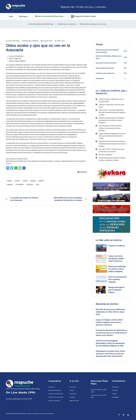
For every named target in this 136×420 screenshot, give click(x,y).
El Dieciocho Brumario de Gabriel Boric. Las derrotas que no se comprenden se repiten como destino (111, 332)
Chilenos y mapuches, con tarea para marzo (111, 106)
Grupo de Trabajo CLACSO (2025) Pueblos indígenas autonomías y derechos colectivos (109, 322)
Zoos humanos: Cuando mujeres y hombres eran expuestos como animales (110, 128)
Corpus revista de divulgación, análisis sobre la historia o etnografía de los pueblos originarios (116, 258)
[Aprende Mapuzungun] (111, 209)
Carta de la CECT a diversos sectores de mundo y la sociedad (112, 150)
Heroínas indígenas (105, 155)
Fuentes (25, 181)
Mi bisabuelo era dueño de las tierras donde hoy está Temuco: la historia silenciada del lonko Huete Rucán (110, 353)
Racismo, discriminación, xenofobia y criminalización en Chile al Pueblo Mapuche (112, 120)
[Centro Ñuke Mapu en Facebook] (111, 186)
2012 (37, 184)
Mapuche (10, 184)
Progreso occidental (116, 246)
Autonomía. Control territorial (111, 63)
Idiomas (33, 181)
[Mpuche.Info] (15, 6)
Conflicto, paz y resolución (30, 41)
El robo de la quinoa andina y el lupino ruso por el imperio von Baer (112, 159)
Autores (17, 181)
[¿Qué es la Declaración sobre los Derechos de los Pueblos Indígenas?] (111, 224)
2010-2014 (30, 184)
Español (41, 181)
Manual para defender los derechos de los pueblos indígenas (117, 268)
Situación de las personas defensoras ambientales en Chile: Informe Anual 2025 (110, 311)
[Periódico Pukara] (111, 173)
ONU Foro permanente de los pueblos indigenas (117, 279)
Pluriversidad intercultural (111, 68)
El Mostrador (20, 184)
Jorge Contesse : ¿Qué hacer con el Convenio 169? (111, 100)
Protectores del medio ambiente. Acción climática (111, 51)
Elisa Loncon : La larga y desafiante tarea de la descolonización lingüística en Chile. (112, 112)
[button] (24, 16)
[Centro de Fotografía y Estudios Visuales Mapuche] (111, 198)
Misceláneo (111, 78)
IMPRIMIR (83, 172)
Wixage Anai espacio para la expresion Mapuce (116, 289)
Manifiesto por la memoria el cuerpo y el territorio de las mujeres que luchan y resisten (113, 143)
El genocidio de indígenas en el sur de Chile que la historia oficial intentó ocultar (112, 136)
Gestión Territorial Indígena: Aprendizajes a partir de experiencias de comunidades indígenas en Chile (110, 343)
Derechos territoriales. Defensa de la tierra (111, 57)
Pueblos (9, 181)
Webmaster (50, 413)
